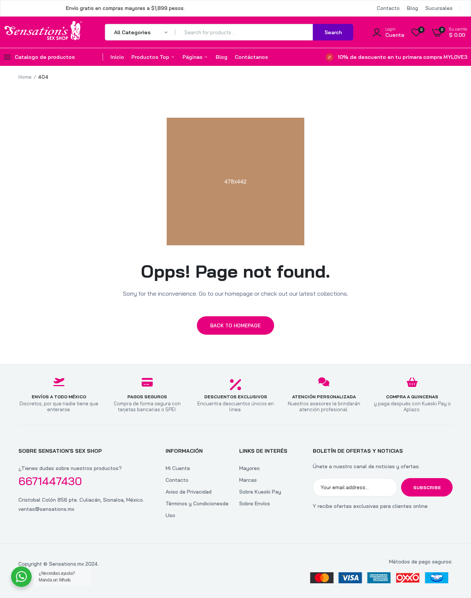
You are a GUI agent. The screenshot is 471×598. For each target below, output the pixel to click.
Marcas (248, 480)
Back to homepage (235, 325)
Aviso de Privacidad (189, 491)
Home (25, 77)
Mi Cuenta (178, 468)
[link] (451, 544)
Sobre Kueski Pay (260, 491)
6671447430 (50, 481)
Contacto (388, 8)
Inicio (117, 57)
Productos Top (151, 57)
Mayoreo (249, 468)
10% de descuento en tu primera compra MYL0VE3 (402, 57)
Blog (412, 8)
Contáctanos (251, 57)
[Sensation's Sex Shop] (43, 32)
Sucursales (439, 8)
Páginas (193, 57)
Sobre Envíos (254, 503)
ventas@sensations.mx (46, 509)
